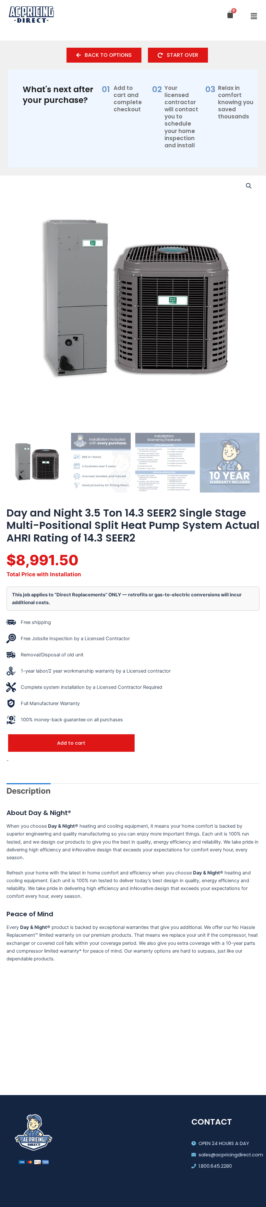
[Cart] (230, 14)
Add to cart (71, 743)
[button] (254, 16)
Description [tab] (28, 791)
